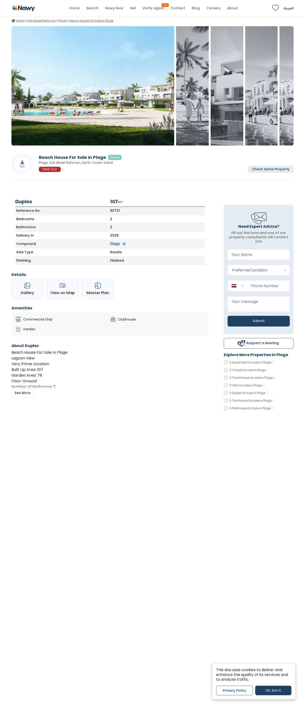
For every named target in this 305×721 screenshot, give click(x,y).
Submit (259, 320)
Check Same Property (271, 169)
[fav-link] (275, 8)
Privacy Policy (234, 690)
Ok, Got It (273, 690)
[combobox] (254, 270)
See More (22, 392)
